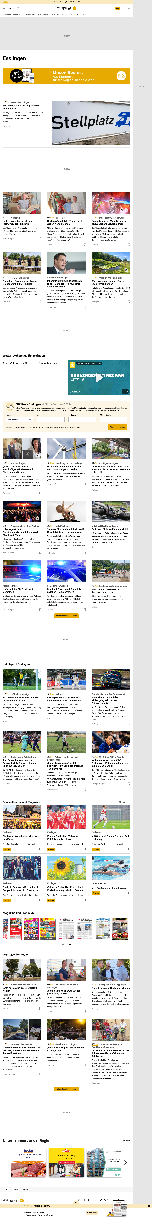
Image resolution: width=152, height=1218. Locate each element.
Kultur (71, 14)
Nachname (72, 415)
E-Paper (12, 8)
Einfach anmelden (117, 427)
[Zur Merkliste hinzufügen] (45, 126)
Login (128, 8)
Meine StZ (17, 14)
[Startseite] (7, 1190)
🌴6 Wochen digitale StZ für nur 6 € (67, 2)
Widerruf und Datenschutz (72, 427)
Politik (45, 14)
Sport (64, 14)
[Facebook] (93, 1200)
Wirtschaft (55, 14)
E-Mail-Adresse (105, 415)
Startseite (7, 14)
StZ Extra (80, 14)
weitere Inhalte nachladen (66, 616)
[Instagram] (79, 1200)
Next (125, 1162)
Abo (117, 8)
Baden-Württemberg (32, 14)
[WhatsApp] (84, 1200)
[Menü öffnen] (4, 8)
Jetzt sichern (92, 1213)
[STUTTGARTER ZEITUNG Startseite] (66, 8)
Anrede (8, 415)
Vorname (40, 415)
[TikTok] (88, 1200)
